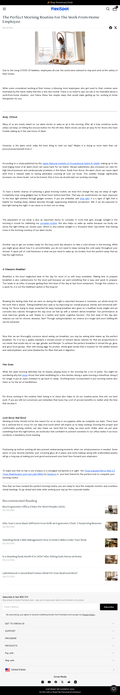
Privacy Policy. (88, 615)
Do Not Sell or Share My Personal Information (60, 692)
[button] (60, 623)
